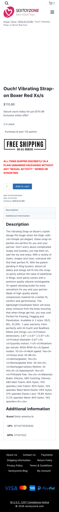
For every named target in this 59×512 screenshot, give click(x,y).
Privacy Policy (15, 465)
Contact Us (29, 454)
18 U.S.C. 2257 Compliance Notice (29, 502)
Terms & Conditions (41, 465)
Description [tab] (12, 210)
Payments (47, 454)
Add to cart (22, 186)
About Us (11, 454)
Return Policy (44, 460)
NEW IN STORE (18, 201)
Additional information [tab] (18, 215)
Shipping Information (19, 460)
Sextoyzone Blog (17, 470)
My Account (44, 470)
